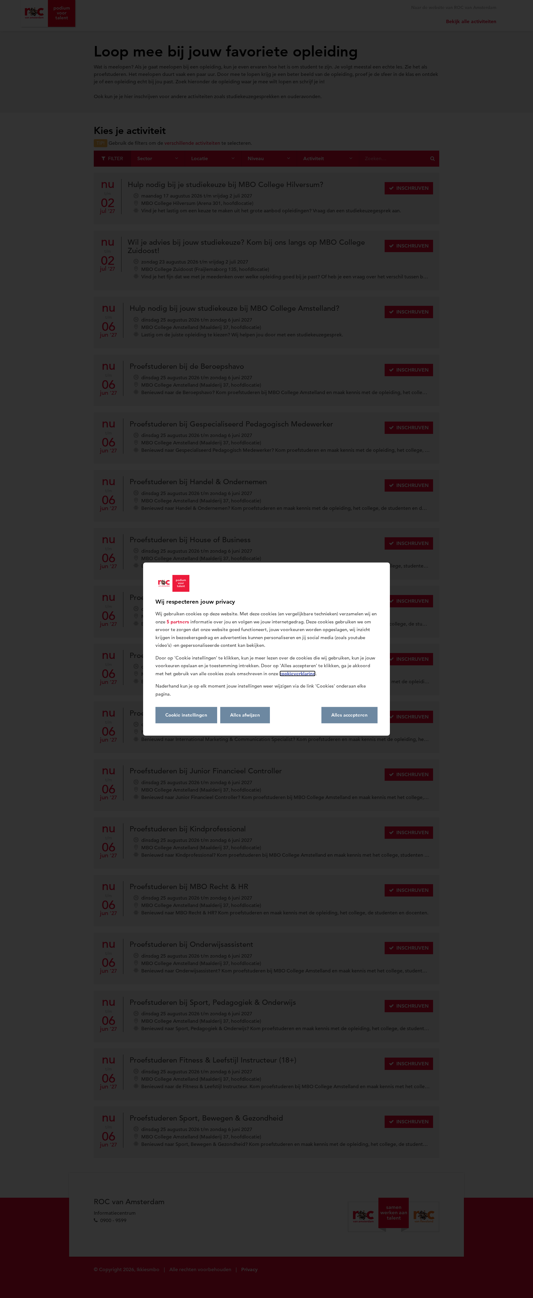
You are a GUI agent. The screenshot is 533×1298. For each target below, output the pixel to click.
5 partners (178, 621)
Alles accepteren (349, 715)
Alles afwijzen (245, 715)
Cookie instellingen (186, 715)
